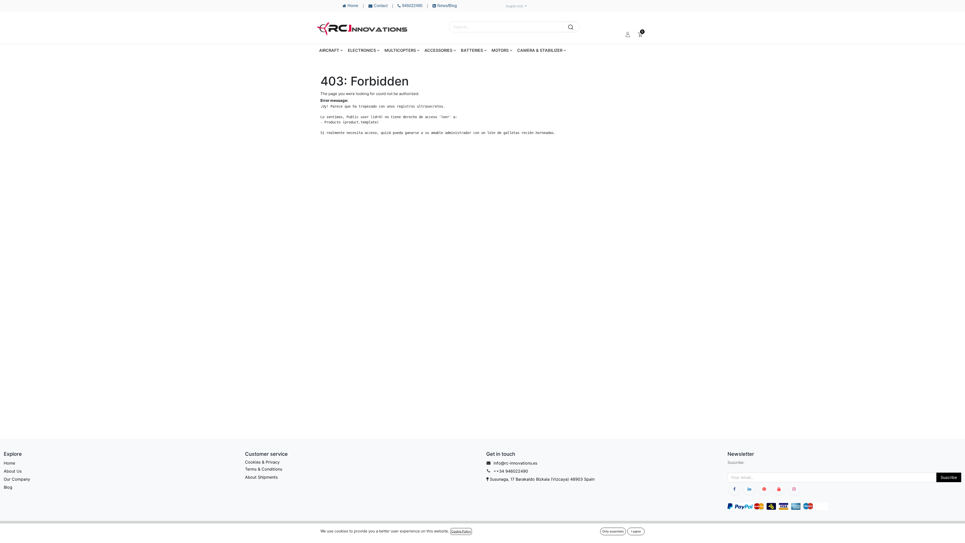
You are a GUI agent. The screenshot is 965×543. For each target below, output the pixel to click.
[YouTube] (764, 489)
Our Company (17, 479)
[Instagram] (794, 489)
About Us (13, 471)
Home (9, 463)
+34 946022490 (512, 471)
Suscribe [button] (949, 477)
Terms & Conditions (263, 469)
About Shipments (261, 477)
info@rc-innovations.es (515, 463)
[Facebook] (734, 489)
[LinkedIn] (749, 489)
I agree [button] (636, 531)
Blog (8, 487)
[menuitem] (640, 34)
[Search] (571, 27)
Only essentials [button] (613, 531)
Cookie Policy (461, 531)
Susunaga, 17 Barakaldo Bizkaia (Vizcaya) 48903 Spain (542, 479)
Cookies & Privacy (262, 462)
